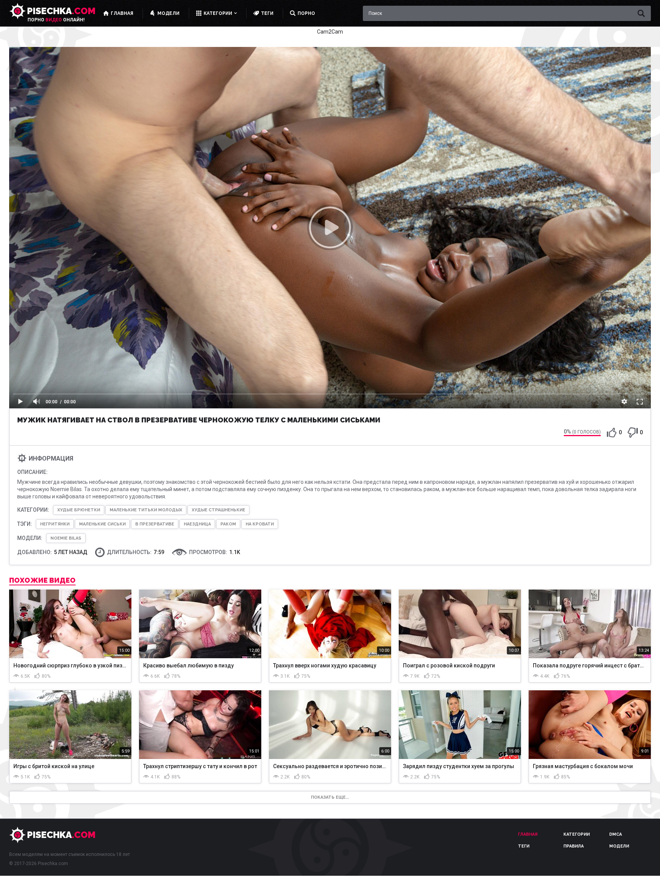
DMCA (615, 834)
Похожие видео (42, 580)
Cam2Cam (330, 32)
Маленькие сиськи (102, 524)
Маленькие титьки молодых (146, 510)
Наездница (197, 524)
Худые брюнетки (78, 510)
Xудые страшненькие (218, 510)
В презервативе (154, 524)
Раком (228, 524)
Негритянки (55, 524)
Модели (619, 846)
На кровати (260, 524)
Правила (573, 846)
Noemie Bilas (65, 538)
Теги (523, 846)
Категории (576, 834)
